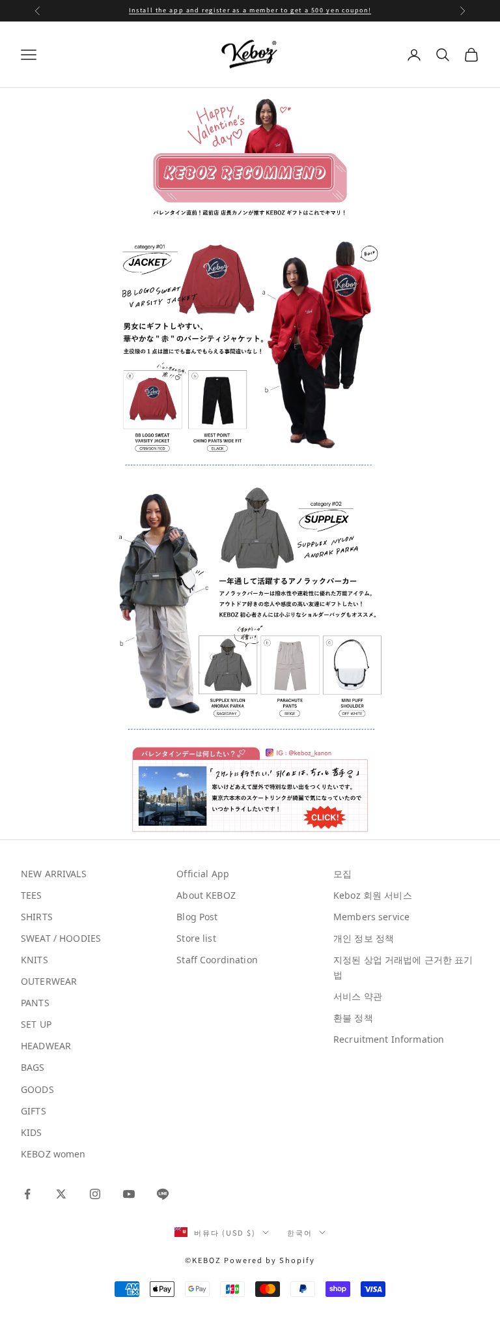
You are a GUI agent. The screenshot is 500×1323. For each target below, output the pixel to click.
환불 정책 (353, 1017)
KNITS (34, 959)
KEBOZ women (53, 1154)
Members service (371, 916)
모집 (342, 873)
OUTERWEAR (49, 981)
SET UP (36, 1024)
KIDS (31, 1132)
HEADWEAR (46, 1046)
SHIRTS (37, 916)
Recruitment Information (388, 1039)
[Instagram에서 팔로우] (95, 1193)
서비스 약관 (357, 996)
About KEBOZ (206, 895)
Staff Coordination (217, 959)
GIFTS (33, 1111)
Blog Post (196, 916)
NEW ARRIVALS (54, 873)
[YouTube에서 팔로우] (128, 1193)
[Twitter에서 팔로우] (61, 1193)
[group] (250, 350)
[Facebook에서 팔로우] (27, 1193)
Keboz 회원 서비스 (372, 895)
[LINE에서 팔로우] (162, 1193)
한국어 (299, 1232)
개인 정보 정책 (363, 938)
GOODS (37, 1089)
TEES (31, 895)
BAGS (33, 1067)
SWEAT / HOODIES (61, 938)
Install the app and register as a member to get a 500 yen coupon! (250, 10)
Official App (202, 873)
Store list (195, 938)
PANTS (35, 1002)
